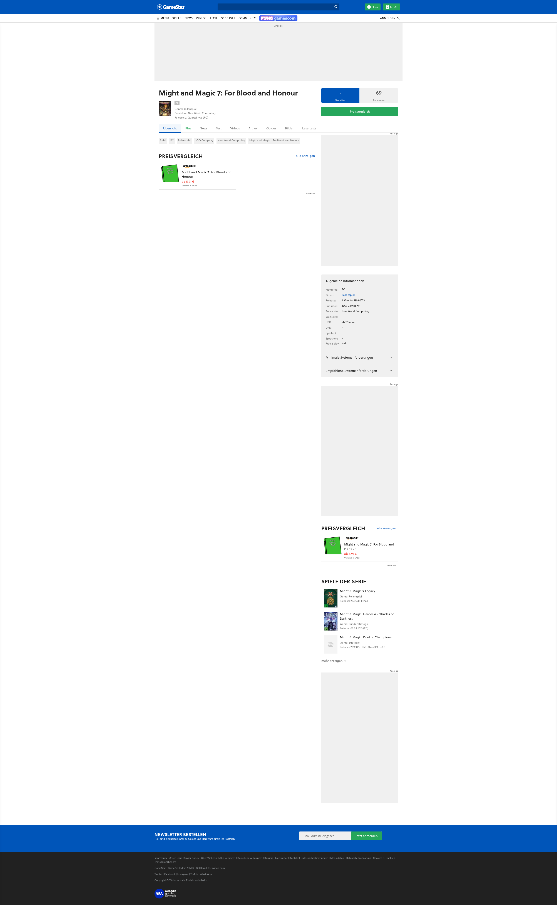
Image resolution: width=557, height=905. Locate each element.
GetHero (201, 868)
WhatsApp (206, 874)
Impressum (160, 858)
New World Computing (231, 140)
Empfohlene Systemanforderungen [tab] (351, 370)
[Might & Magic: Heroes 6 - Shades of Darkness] (330, 621)
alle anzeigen (305, 156)
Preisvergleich (360, 111)
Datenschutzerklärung (358, 858)
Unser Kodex (191, 858)
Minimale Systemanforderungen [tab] (349, 357)
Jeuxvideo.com (216, 868)
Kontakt (294, 858)
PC (172, 140)
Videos (235, 128)
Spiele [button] (176, 18)
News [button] (189, 18)
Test (218, 128)
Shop (393, 7)
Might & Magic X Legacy (357, 591)
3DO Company (204, 140)
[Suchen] (335, 6)
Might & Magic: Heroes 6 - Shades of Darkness (367, 616)
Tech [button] (213, 18)
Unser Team (175, 858)
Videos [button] (201, 18)
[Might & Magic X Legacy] (330, 598)
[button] (162, 18)
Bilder (289, 128)
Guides (271, 128)
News (203, 128)
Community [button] (247, 18)
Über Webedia (209, 858)
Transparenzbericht (165, 862)
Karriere (268, 858)
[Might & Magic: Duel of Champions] (330, 644)
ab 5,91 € (188, 182)
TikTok (194, 874)
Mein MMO (187, 868)
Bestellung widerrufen (249, 858)
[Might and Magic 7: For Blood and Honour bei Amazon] (170, 173)
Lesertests (309, 128)
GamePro (173, 868)
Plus (375, 7)
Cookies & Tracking (384, 858)
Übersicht (170, 128)
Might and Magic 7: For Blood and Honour (274, 140)
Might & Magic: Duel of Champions (365, 637)
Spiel (163, 140)
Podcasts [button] (227, 18)
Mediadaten (337, 858)
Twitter (158, 874)
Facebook (169, 874)
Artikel (253, 128)
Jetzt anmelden (367, 836)
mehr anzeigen (331, 661)
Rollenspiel (184, 140)
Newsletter (281, 858)
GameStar (160, 868)
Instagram (182, 874)
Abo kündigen (227, 858)
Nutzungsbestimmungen (314, 858)
